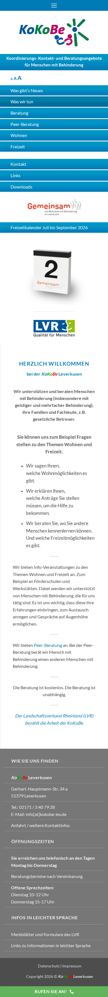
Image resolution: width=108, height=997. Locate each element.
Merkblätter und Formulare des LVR (45, 934)
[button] (54, 5)
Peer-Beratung (48, 645)
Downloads (21, 186)
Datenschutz (49, 966)
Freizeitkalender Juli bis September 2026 (49, 227)
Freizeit (18, 146)
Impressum (71, 966)
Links (15, 175)
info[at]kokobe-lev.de (46, 814)
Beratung (19, 112)
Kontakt (18, 164)
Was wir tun (22, 101)
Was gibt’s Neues (27, 90)
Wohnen (19, 135)
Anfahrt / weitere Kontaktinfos (40, 825)
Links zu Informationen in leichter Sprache (51, 945)
